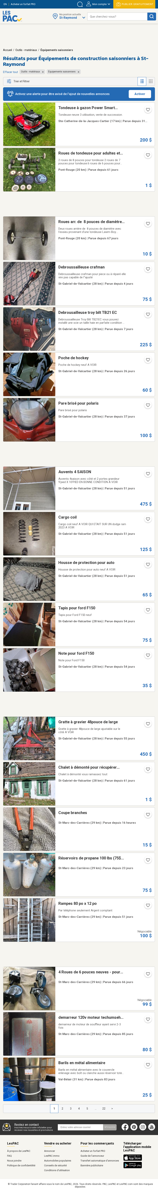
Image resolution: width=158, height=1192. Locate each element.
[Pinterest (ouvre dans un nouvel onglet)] (133, 1129)
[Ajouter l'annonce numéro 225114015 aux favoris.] (147, 861)
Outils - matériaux (26, 50)
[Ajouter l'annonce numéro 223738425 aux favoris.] (147, 770)
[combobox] (117, 16)
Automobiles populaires (57, 1160)
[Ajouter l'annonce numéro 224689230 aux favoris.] (147, 111)
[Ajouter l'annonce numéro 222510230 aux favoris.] (147, 315)
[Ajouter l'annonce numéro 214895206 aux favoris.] (147, 520)
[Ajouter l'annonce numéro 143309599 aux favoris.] (147, 1020)
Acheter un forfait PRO (93, 1151)
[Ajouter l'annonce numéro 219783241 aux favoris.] (147, 816)
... (96, 1108)
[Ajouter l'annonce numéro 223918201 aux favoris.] (147, 725)
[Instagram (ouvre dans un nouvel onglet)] (142, 1129)
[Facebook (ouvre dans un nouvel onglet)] (125, 1129)
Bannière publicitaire (92, 1165)
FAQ (9, 1155)
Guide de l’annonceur (92, 1155)
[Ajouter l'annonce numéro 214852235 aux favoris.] (147, 475)
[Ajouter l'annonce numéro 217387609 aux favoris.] (147, 975)
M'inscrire (110, 1127)
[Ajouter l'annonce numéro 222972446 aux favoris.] (147, 1066)
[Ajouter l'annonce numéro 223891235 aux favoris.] (147, 611)
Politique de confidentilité (21, 1165)
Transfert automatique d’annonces (100, 1160)
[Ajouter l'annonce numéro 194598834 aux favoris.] (147, 156)
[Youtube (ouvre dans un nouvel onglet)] (152, 1129)
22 (103, 1108)
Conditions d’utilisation (57, 1170)
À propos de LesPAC (18, 1151)
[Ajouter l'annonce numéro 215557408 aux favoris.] (147, 361)
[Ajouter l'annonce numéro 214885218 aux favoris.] (147, 565)
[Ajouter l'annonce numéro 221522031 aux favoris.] (147, 406)
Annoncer (49, 1151)
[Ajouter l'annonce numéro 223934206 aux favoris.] (147, 656)
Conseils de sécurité (55, 1165)
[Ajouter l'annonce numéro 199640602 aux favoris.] (147, 906)
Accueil (7, 50)
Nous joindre (14, 1160)
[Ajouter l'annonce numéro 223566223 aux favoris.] (147, 225)
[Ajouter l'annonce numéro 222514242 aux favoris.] (147, 270)
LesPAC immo (52, 1155)
